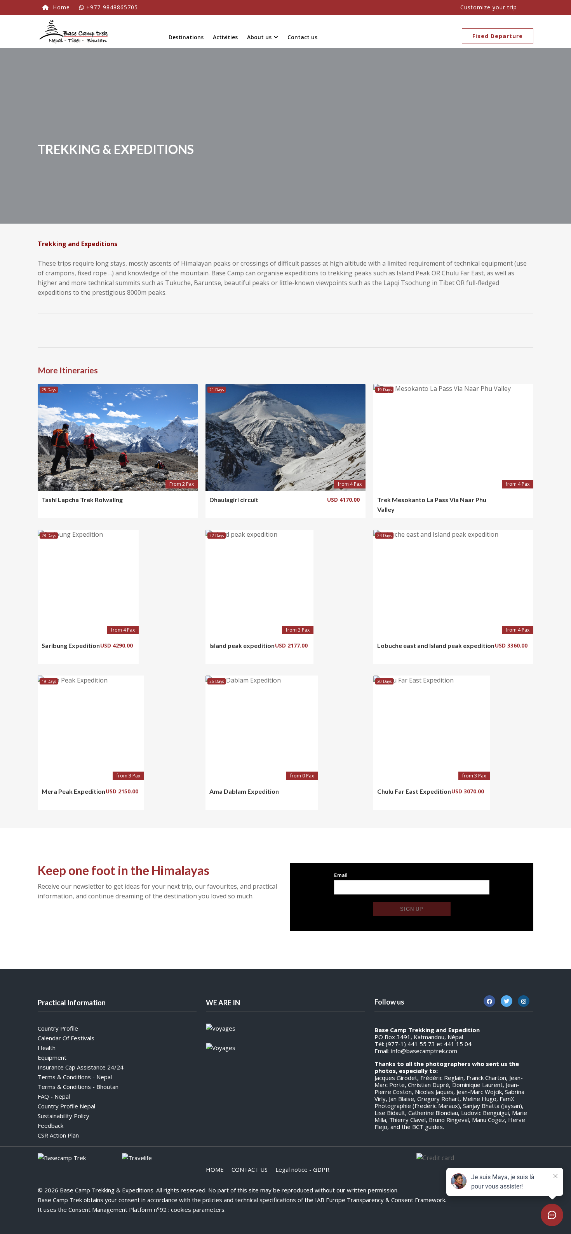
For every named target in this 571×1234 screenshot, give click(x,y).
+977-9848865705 (112, 7)
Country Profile (58, 1028)
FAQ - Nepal (54, 1096)
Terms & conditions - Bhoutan (78, 1086)
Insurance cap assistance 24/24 (81, 1067)
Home (60, 7)
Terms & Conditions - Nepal (75, 1077)
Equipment (52, 1057)
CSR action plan (58, 1135)
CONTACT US (250, 1169)
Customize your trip (488, 7)
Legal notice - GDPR (302, 1169)
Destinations (186, 37)
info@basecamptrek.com (424, 1051)
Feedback (50, 1125)
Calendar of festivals (66, 1038)
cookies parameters (198, 1209)
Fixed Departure (497, 36)
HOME (215, 1169)
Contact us (302, 37)
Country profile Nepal (66, 1106)
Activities (225, 37)
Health (47, 1048)
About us (259, 37)
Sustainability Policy (63, 1116)
